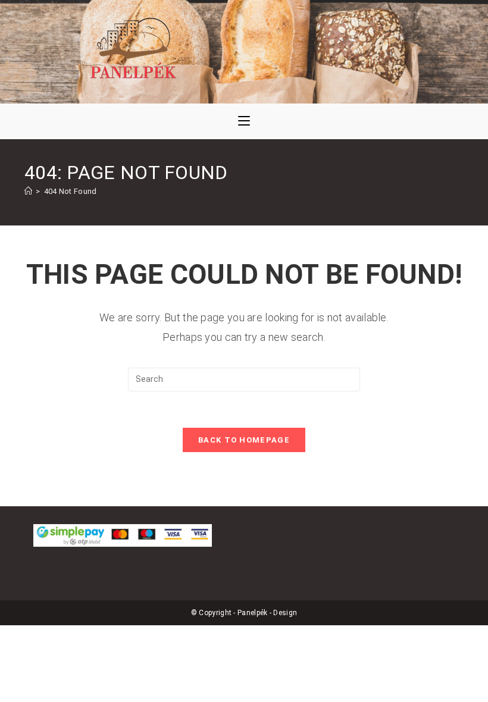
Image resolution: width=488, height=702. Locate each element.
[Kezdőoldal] (28, 191)
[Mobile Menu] (244, 121)
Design (285, 613)
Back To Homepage (244, 439)
